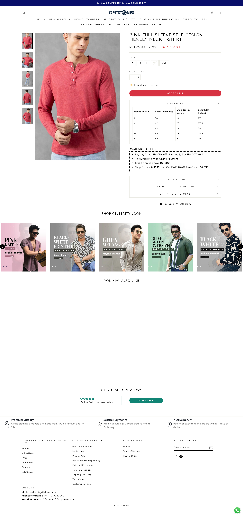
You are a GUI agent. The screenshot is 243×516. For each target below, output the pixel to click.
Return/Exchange (148, 24)
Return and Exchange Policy (86, 460)
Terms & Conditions (81, 469)
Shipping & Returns (175, 194)
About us (26, 448)
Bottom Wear (119, 24)
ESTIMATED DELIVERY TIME (175, 186)
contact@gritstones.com (43, 492)
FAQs (24, 458)
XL (154, 63)
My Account (78, 451)
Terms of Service (131, 451)
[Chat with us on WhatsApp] (237, 510)
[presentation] (2, 247)
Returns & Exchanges (82, 465)
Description (175, 179)
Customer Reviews (81, 484)
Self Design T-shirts (120, 19)
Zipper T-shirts (195, 19)
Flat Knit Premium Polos (159, 19)
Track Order (78, 479)
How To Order (130, 456)
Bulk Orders (27, 472)
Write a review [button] (146, 400)
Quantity (136, 71)
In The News (28, 453)
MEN (39, 19)
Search (126, 446)
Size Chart (175, 103)
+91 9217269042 (54, 495)
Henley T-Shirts (86, 19)
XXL (164, 63)
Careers (26, 467)
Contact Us (27, 462)
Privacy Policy (79, 456)
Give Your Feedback (82, 446)
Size (132, 57)
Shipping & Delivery (82, 474)
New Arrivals (59, 19)
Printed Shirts (92, 24)
